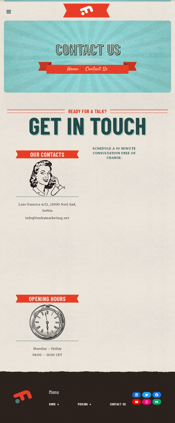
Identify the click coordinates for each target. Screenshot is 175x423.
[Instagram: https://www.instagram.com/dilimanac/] (146, 402)
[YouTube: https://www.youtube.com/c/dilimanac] (136, 402)
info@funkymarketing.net (47, 218)
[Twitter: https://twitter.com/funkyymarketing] (146, 395)
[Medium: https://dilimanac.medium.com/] (156, 402)
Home (72, 69)
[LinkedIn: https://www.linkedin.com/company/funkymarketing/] (136, 395)
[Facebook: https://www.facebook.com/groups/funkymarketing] (156, 395)
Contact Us (118, 404)
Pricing (83, 404)
